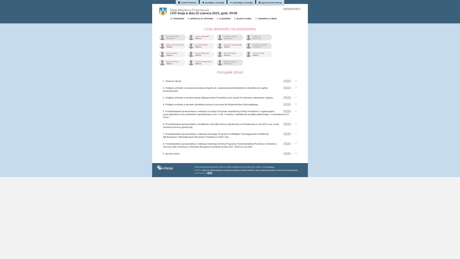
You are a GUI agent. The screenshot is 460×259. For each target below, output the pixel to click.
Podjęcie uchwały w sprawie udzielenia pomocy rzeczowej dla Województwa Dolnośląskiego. (227, 104)
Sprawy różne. (227, 153)
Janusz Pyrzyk (258, 53)
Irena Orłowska (230, 53)
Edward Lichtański (260, 45)
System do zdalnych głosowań (212, 170)
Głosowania (225, 19)
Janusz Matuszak (202, 53)
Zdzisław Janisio (230, 36)
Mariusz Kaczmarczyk (175, 45)
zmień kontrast (188, 2)
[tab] (230, 81)
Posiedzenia (178, 19)
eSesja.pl (271, 167)
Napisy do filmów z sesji (250, 170)
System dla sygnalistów (268, 170)
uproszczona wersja (272, 2)
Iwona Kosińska (201, 45)
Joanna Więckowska (203, 62)
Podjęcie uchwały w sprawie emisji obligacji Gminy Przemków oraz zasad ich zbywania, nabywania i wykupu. (227, 97)
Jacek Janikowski (202, 36)
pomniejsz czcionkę (243, 2)
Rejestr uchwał (244, 19)
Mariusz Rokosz (173, 62)
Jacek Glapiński (172, 36)
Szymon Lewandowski (232, 45)
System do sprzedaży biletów (287, 170)
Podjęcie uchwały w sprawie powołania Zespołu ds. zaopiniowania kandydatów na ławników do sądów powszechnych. (227, 89)
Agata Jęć (257, 36)
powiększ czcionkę (214, 2)
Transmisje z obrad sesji (232, 170)
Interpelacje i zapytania (201, 19)
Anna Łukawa (172, 53)
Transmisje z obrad (267, 19)
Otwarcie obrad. (227, 81)
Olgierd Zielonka (230, 62)
